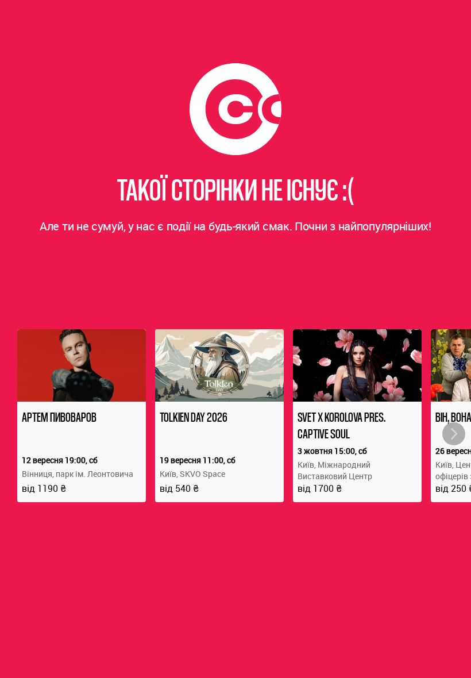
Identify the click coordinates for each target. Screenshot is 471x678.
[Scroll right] (453, 433)
